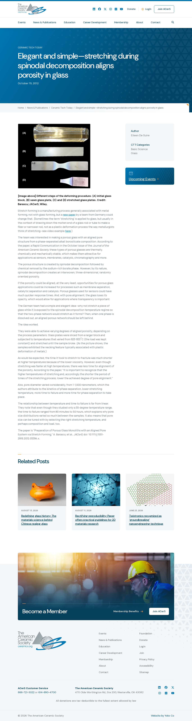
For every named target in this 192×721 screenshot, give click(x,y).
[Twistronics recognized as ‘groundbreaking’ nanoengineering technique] (150, 489)
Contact (155, 22)
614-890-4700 (47, 692)
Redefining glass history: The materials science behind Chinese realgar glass (38, 520)
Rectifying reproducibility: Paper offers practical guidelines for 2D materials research (95, 520)
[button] (172, 22)
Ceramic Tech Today (62, 107)
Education (69, 22)
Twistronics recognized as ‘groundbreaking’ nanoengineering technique (146, 520)
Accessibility (146, 665)
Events (22, 22)
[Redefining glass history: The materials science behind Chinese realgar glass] (42, 489)
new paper (69, 214)
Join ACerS (164, 9)
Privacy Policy (146, 659)
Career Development (95, 22)
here (68, 231)
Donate (131, 9)
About (139, 22)
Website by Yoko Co (162, 715)
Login (148, 9)
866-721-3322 (26, 692)
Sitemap (144, 672)
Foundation (145, 633)
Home (21, 107)
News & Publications (44, 22)
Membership (121, 22)
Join (141, 653)
